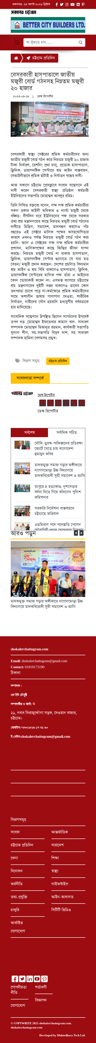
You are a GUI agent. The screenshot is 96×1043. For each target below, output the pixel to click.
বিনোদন (17, 871)
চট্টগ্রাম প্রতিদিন (42, 58)
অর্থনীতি (17, 884)
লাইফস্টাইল (59, 884)
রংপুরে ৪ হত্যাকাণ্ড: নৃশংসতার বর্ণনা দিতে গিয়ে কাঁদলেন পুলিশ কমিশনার (58, 492)
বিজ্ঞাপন (41, 1000)
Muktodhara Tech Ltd (71, 1035)
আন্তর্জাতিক (59, 832)
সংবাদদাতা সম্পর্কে (30, 378)
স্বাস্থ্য (54, 871)
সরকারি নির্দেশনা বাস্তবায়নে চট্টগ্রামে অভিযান (54, 511)
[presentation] (76, 533)
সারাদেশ (57, 845)
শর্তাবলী (41, 987)
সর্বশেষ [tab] (29, 432)
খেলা (14, 858)
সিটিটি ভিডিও (61, 910)
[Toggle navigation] (17, 42)
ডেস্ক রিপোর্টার (45, 97)
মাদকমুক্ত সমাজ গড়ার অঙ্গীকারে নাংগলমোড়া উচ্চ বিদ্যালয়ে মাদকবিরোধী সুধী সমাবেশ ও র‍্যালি (60, 470)
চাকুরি (15, 910)
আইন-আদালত (62, 897)
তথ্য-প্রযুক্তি (19, 897)
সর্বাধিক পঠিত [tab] (66, 432)
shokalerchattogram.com (55, 1023)
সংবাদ (15, 832)
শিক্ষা (55, 858)
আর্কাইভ (17, 923)
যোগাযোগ (18, 1005)
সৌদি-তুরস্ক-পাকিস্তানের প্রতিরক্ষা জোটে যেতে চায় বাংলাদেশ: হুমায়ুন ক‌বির (59, 449)
